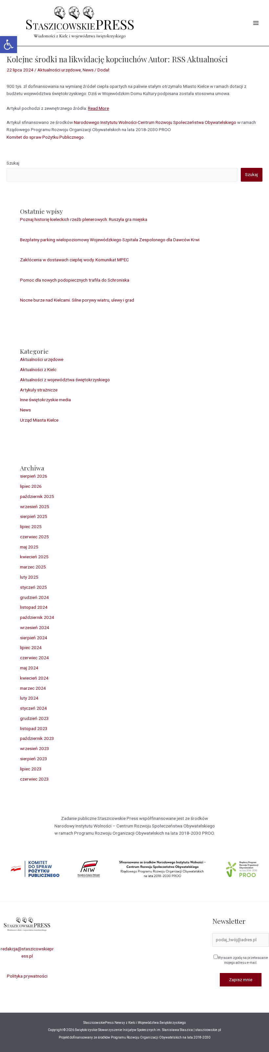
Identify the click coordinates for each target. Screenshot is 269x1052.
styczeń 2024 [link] (33, 708)
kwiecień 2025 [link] (34, 556)
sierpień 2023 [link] (33, 758)
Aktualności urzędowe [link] (59, 69)
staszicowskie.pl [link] (208, 1030)
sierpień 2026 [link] (33, 476)
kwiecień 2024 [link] (34, 678)
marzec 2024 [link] (33, 688)
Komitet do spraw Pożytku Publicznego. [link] (46, 137)
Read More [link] (98, 108)
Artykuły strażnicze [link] (38, 389)
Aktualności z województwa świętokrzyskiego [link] (65, 379)
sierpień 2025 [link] (33, 516)
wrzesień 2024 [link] (34, 627)
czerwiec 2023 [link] (34, 779)
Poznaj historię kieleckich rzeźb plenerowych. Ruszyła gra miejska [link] (83, 219)
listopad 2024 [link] (34, 607)
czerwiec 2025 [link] (34, 536)
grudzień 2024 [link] (34, 597)
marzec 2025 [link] (33, 566)
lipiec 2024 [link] (31, 647)
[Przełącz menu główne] (256, 23)
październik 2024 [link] (37, 617)
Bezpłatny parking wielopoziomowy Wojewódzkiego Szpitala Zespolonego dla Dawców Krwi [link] (109, 239)
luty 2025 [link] (29, 577)
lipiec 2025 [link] (31, 526)
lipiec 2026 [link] (31, 486)
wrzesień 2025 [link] (34, 506)
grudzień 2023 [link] (34, 718)
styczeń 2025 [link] (33, 587)
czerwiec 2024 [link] (34, 657)
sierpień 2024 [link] (33, 637)
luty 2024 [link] (29, 698)
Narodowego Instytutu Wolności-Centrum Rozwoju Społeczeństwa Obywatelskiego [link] (155, 122)
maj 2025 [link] (29, 546)
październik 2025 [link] (37, 496)
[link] (8, 44)
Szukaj (13, 163)
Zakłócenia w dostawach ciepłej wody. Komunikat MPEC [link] (74, 259)
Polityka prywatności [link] (27, 976)
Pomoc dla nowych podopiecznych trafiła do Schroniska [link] (74, 280)
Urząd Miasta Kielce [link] (39, 420)
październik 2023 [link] (37, 738)
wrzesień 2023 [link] (34, 748)
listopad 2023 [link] (34, 728)
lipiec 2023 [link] (31, 768)
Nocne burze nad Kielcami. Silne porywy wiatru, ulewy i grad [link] (77, 300)
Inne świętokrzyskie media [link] (45, 399)
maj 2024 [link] (29, 667)
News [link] (88, 69)
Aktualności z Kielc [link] (38, 369)
